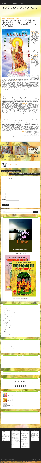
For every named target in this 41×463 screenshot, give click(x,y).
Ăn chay (4, 308)
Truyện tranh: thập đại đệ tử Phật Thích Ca (20, 298)
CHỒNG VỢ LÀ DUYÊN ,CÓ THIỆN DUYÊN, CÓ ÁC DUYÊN (6, 156)
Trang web (4, 199)
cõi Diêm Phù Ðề (17, 137)
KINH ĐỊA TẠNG (23, 131)
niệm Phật (18, 383)
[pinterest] (23, 386)
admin (3, 28)
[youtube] (25, 386)
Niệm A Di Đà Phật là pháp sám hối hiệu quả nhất (16, 441)
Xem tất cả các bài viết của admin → (14, 164)
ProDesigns (38, 459)
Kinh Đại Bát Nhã (30, 137)
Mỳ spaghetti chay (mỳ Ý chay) (12, 365)
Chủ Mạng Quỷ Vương (10, 137)
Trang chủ (3, 434)
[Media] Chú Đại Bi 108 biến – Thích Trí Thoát (17, 359)
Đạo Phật (4, 314)
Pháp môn (4, 322)
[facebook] (15, 386)
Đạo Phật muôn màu (20, 7)
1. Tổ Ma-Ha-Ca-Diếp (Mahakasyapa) (15, 404)
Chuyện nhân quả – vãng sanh (8, 312)
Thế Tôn (32, 31)
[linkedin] (19, 386)
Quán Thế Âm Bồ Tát (6, 325)
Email (3, 196)
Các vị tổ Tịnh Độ (13, 3)
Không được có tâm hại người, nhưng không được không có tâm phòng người (24, 173)
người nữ (34, 32)
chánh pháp (8, 382)
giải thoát (17, 80)
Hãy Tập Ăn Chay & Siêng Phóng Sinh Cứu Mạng (15, 445)
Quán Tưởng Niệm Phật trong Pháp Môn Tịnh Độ (18, 399)
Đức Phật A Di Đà (11, 394)
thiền (25, 382)
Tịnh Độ (4, 331)
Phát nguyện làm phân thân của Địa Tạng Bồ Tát (11, 171)
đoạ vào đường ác (24, 137)
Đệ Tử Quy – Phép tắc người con (8, 316)
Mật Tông (4, 323)
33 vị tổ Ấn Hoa (5, 3)
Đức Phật (4, 318)
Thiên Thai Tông (5, 327)
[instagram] (21, 386)
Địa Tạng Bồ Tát (24, 103)
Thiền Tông (5, 329)
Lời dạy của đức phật (16, 18)
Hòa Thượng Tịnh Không (7, 18)
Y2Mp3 (4, 361)
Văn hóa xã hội (5, 334)
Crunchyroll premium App (7, 363)
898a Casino (5, 359)
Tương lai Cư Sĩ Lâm (13, 357)
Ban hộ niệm (21, 3)
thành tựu (15, 382)
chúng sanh (36, 55)
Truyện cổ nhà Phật (5, 440)
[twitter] (17, 386)
